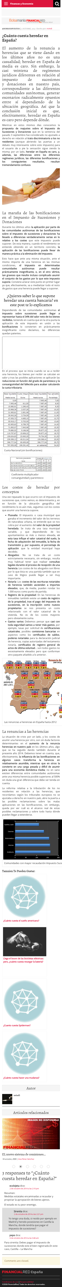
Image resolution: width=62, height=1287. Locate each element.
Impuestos (15, 28)
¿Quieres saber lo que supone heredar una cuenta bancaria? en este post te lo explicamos (31, 300)
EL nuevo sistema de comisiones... (24, 1154)
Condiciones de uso (10, 1282)
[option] (31, 1140)
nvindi (49, 28)
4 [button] (34, 1166)
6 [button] (48, 1166)
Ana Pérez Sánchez (26, 1159)
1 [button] (13, 1166)
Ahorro (6, 28)
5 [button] (41, 1166)
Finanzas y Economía (21, 3)
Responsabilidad (26, 1282)
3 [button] (27, 1166)
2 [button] (20, 1166)
